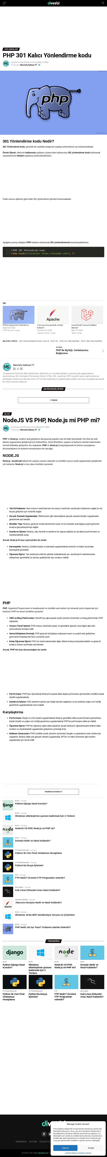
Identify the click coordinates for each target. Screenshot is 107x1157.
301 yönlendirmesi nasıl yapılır (34, 341)
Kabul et (65, 1148)
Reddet (91, 1148)
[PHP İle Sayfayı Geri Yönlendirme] (18, 315)
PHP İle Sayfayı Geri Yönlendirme (16, 325)
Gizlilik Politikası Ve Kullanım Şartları (78, 1153)
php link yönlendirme (92, 341)
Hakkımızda (21, 1142)
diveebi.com (43, 1153)
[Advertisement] (53, 28)
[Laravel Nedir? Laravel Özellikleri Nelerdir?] (87, 315)
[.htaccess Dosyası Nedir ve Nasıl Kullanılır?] (53, 315)
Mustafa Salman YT (28, 65)
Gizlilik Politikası (48, 1142)
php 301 (54, 341)
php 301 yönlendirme (69, 341)
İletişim (33, 1142)
